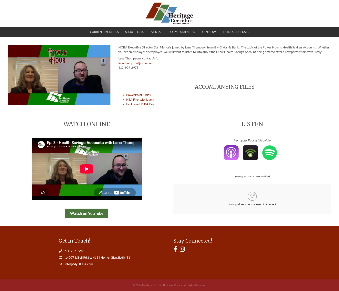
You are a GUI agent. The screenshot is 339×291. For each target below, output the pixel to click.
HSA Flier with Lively (140, 99)
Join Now (208, 32)
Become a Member (181, 32)
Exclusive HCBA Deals (141, 104)
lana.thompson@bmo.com (135, 63)
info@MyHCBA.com (79, 264)
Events (155, 32)
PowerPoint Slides (138, 95)
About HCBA (134, 32)
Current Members (104, 32)
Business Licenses (235, 32)
